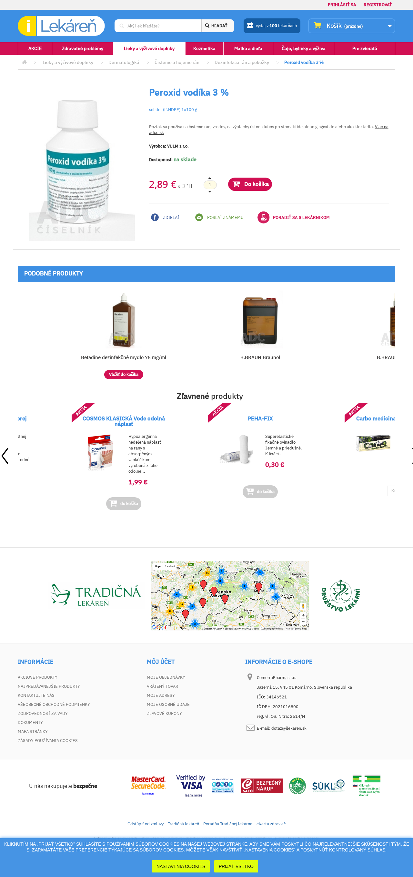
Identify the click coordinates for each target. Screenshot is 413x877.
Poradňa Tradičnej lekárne (227, 824)
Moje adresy (161, 695)
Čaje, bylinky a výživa (304, 48)
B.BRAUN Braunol (260, 357)
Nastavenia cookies (180, 866)
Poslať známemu (225, 217)
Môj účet (161, 661)
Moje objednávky (166, 677)
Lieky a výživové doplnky (149, 48)
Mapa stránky (33, 731)
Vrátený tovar (162, 686)
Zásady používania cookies (48, 740)
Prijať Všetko (236, 866)
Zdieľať (170, 217)
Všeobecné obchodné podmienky (54, 704)
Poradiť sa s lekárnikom (301, 217)
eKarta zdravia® (271, 824)
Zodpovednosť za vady (43, 713)
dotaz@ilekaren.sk (289, 728)
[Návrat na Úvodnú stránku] (24, 62)
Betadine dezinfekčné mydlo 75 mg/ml (123, 357)
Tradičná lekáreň (183, 824)
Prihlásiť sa (342, 4)
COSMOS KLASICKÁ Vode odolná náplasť (124, 421)
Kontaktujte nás (36, 695)
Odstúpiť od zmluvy (145, 824)
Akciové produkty (37, 677)
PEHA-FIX (260, 418)
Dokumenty (30, 722)
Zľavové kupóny (164, 713)
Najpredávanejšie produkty (49, 686)
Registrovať (378, 4)
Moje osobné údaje (168, 704)
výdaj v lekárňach (276, 25)
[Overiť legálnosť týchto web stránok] (366, 785)
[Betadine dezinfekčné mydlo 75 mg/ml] (124, 319)
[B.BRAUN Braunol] (260, 319)
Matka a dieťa (248, 48)
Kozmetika (204, 48)
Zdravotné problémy (82, 48)
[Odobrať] (210, 185)
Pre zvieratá (364, 48)
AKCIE (35, 48)
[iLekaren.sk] (61, 26)
